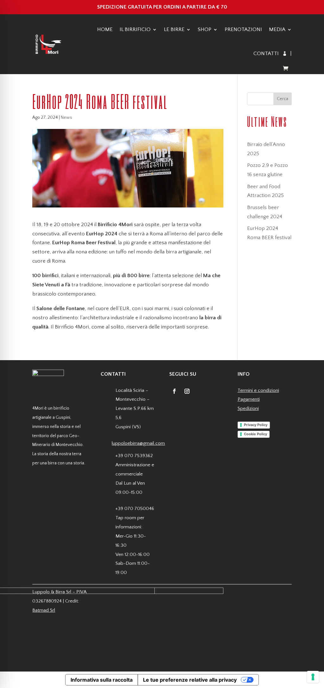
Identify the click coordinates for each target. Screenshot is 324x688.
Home (105, 29)
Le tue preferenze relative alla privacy (190, 680)
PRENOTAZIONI (243, 29)
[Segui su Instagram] (187, 391)
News (66, 117)
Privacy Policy (255, 425)
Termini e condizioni (258, 390)
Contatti (266, 53)
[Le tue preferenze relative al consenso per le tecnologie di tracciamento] (313, 677)
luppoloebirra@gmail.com (138, 443)
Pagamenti (249, 399)
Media (277, 29)
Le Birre (174, 29)
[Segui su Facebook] (174, 391)
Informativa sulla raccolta (102, 680)
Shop (204, 29)
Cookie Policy (255, 434)
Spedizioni (248, 408)
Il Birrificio (135, 29)
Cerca (282, 98)
